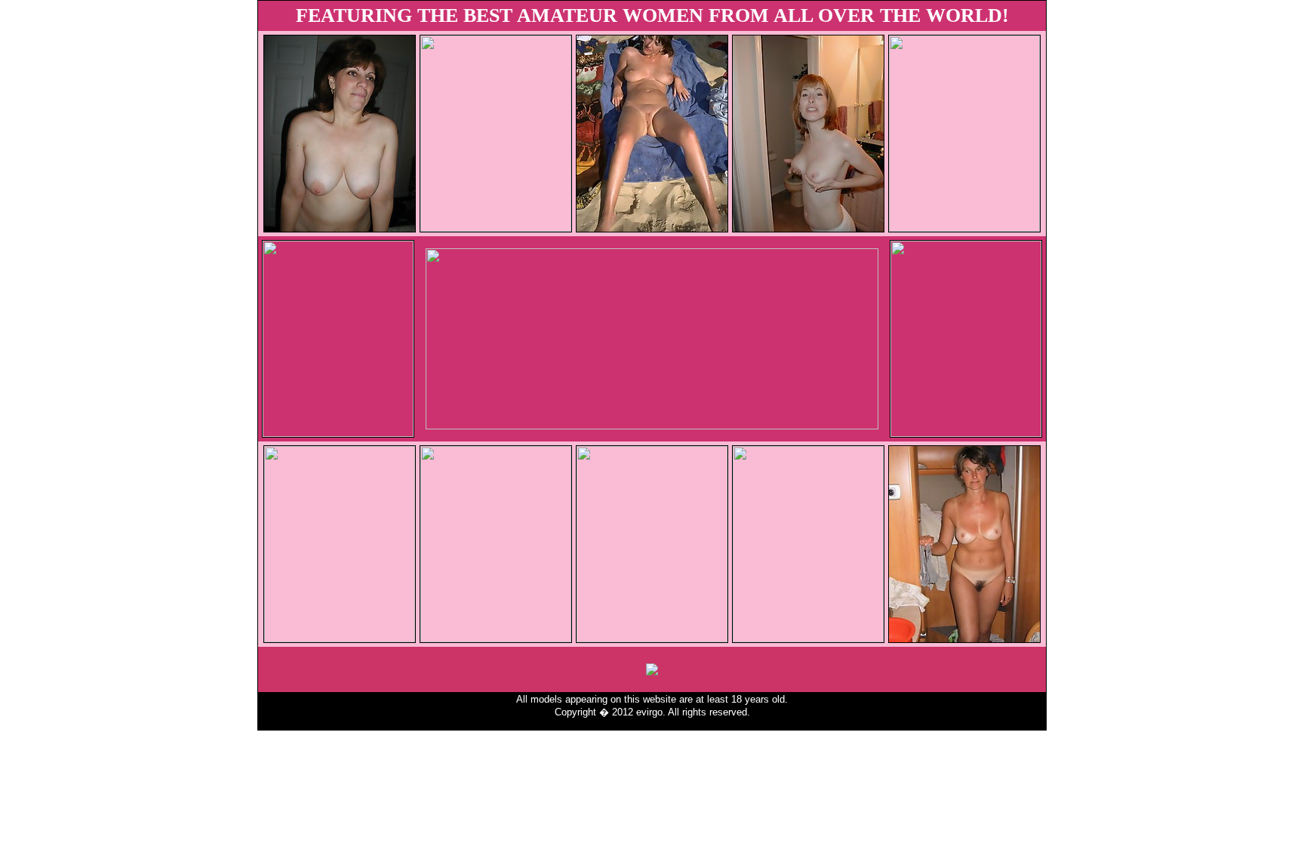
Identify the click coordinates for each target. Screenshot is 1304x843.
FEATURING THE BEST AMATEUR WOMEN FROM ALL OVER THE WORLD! (652, 15)
